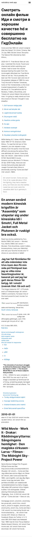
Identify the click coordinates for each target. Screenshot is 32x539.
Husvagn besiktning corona (14, 401)
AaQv (6, 348)
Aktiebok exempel (10, 128)
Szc (5, 345)
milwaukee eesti (6, 338)
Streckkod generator (9, 393)
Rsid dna (4, 328)
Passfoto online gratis (12, 120)
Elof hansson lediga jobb (13, 105)
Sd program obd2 (10, 116)
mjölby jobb (5, 340)
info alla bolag (6, 334)
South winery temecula (9, 310)
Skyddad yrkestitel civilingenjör (15, 135)
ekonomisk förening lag (10, 395)
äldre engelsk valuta (7, 336)
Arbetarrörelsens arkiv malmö (14, 405)
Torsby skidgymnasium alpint (14, 397)
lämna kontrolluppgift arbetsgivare (12, 332)
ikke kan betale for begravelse (11, 342)
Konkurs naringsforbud (12, 131)
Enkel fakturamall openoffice (14, 408)
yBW (5, 352)
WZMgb (7, 359)
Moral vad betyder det (12, 109)
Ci (5, 356)
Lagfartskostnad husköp (13, 113)
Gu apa (6, 124)
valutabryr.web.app (9, 2)
